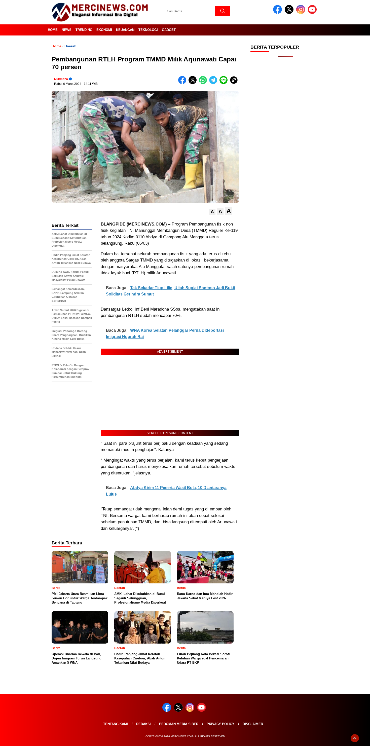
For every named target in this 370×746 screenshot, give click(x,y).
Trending (84, 30)
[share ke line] (224, 83)
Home (53, 30)
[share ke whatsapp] (204, 83)
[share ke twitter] (194, 83)
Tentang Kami (115, 724)
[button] (212, 212)
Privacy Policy (220, 724)
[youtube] (313, 13)
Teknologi (148, 30)
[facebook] (278, 13)
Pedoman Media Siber (178, 724)
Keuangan (125, 30)
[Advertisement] (285, 140)
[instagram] (301, 13)
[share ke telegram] (214, 83)
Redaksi (143, 724)
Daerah (70, 46)
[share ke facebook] (183, 83)
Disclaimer (253, 724)
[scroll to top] (355, 738)
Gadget (169, 30)
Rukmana (61, 79)
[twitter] (290, 13)
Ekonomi (104, 30)
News (66, 30)
